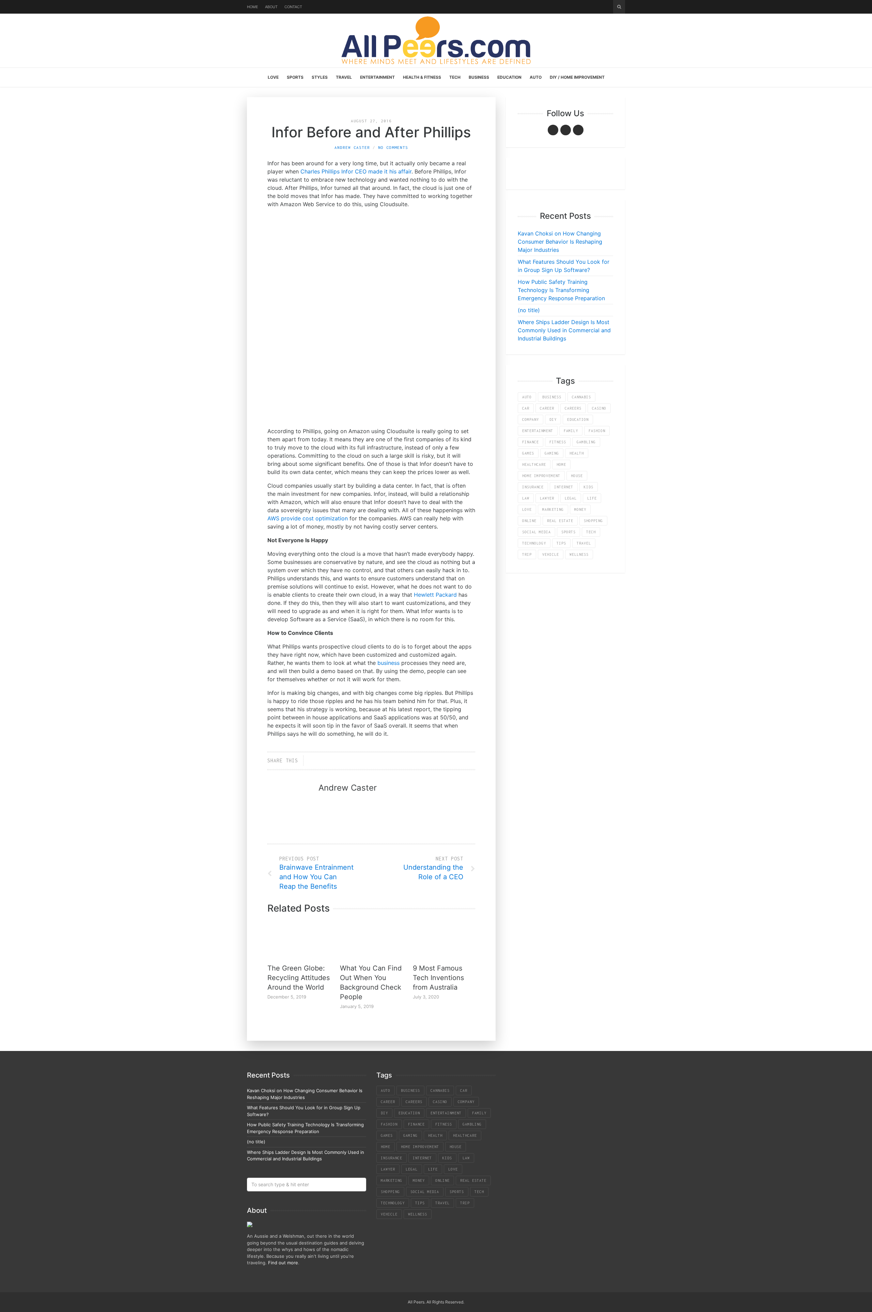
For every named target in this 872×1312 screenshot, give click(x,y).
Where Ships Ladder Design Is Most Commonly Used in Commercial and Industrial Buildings (564, 330)
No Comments (393, 147)
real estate (560, 521)
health (577, 453)
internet (563, 487)
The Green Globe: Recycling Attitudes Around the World (298, 977)
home (561, 464)
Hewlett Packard (435, 594)
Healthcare (534, 464)
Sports (295, 77)
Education (509, 77)
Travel (344, 77)
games (528, 453)
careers (573, 408)
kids (588, 487)
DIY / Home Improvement (577, 77)
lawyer (547, 498)
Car (525, 408)
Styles (320, 77)
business (388, 662)
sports (568, 532)
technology (534, 543)
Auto (536, 77)
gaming (552, 453)
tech (591, 532)
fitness (557, 442)
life (592, 498)
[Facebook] (553, 130)
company (530, 419)
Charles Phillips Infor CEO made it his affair (355, 171)
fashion (597, 431)
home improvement (541, 476)
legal (571, 498)
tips (561, 543)
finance (530, 442)
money (580, 509)
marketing (553, 509)
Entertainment (377, 77)
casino (599, 408)
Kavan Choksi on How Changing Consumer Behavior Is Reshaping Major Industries (560, 241)
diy (553, 419)
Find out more (283, 1262)
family (571, 431)
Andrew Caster (352, 147)
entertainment (537, 431)
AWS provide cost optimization (307, 518)
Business (479, 77)
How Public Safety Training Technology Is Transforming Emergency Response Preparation (561, 290)
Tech (455, 77)
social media (536, 532)
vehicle (550, 554)
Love (273, 77)
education (578, 419)
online (529, 521)
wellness (579, 554)
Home (252, 6)
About (271, 6)
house (577, 476)
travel (584, 543)
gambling (586, 442)
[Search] (619, 7)
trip (527, 554)
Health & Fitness (422, 77)
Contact (293, 6)
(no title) (529, 310)
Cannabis (581, 397)
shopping (593, 521)
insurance (533, 487)
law (525, 498)
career (547, 408)
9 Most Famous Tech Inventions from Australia (438, 977)
